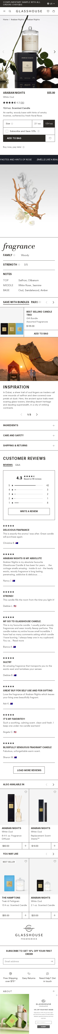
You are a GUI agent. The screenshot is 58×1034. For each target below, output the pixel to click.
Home (5, 20)
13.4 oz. (49, 124)
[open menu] (4, 11)
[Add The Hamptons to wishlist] (26, 861)
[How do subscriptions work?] (38, 131)
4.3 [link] (18, 102)
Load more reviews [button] (29, 770)
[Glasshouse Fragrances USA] (29, 11)
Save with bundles (16, 302)
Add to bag (14, 138)
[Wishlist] (48, 11)
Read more (18, 640)
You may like (10, 854)
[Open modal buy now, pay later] (23, 147)
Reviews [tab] (8, 465)
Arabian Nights (17, 20)
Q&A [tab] (17, 465)
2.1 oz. (37, 124)
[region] (29, 485)
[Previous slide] (3, 51)
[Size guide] (12, 124)
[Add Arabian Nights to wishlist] (50, 138)
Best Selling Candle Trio (39, 313)
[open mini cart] (53, 11)
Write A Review (29, 511)
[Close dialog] (57, 995)
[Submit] (53, 961)
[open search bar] (10, 11)
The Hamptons (11, 898)
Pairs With (38, 302)
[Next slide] (54, 51)
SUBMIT (43, 1026)
